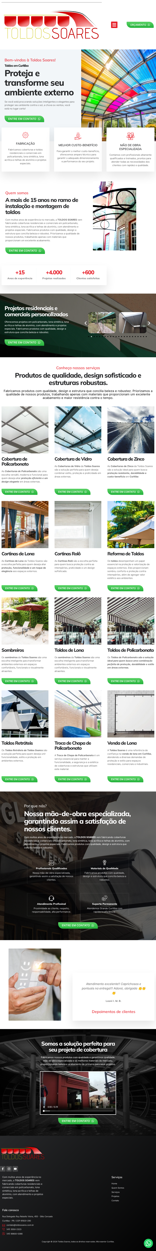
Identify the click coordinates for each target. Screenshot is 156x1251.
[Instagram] (9, 1169)
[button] (114, 25)
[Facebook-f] (2, 1169)
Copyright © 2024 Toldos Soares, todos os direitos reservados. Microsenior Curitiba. (78, 1241)
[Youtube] (15, 1169)
